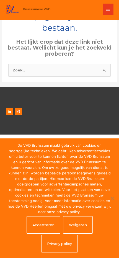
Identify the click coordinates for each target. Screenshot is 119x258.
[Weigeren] (112, 198)
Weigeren (78, 225)
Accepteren (43, 225)
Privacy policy (59, 244)
